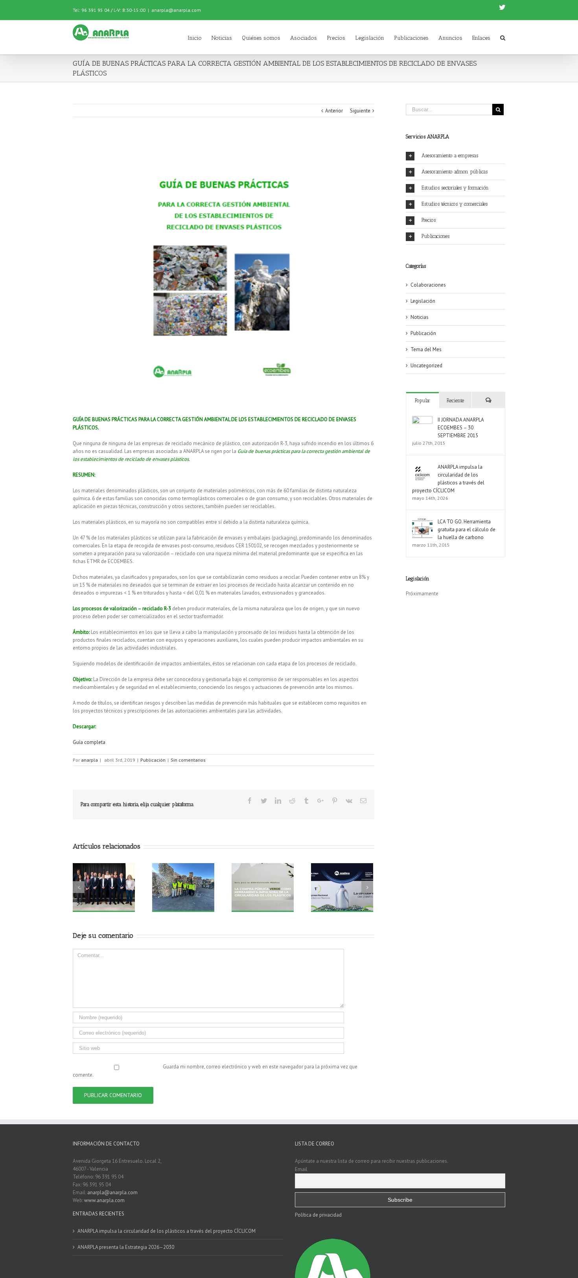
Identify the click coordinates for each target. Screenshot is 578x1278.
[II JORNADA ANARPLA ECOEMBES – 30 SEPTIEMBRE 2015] (422, 419)
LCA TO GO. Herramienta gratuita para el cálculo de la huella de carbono (466, 529)
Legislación (422, 301)
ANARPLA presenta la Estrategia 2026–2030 (125, 1247)
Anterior (334, 110)
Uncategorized (426, 365)
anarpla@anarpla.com (176, 10)
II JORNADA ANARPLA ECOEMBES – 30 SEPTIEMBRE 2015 (461, 427)
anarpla (89, 760)
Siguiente (360, 110)
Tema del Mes (426, 349)
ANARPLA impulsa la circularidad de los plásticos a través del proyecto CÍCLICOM (166, 1231)
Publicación (153, 760)
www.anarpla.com (104, 1200)
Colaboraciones (428, 285)
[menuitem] (200, 37)
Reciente (455, 400)
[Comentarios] (488, 400)
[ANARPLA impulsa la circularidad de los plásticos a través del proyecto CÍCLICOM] (422, 467)
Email (301, 1169)
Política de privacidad (318, 1215)
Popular (422, 400)
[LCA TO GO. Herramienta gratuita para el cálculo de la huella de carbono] (422, 521)
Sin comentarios (188, 760)
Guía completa (89, 742)
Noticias (419, 317)
